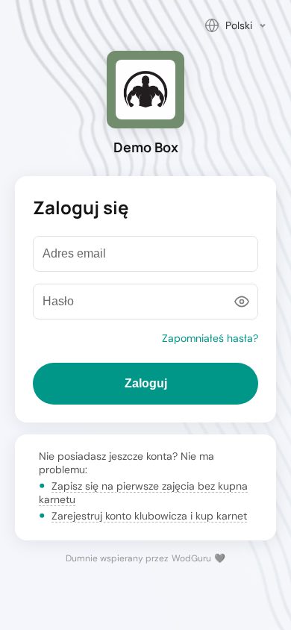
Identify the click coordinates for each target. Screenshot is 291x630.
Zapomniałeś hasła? (210, 338)
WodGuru (191, 558)
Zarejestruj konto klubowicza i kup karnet (149, 516)
